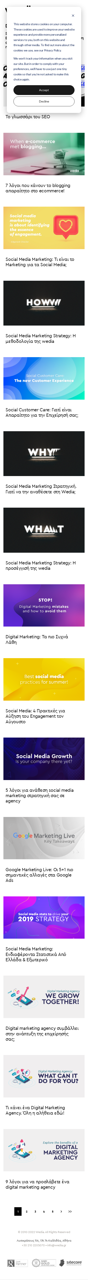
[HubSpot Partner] (44, 1263)
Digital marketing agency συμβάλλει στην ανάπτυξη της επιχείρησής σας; (42, 1034)
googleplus (61, 1273)
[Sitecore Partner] (70, 1263)
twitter (37, 1273)
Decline (44, 101)
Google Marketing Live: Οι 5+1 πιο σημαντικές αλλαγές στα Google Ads (39, 875)
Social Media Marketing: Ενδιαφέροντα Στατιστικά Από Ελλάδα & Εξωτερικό (36, 954)
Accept (44, 90)
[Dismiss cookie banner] (73, 16)
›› (70, 1211)
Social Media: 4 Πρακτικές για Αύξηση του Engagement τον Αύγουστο (35, 716)
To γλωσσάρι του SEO (28, 117)
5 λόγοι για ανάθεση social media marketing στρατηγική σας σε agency (39, 796)
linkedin (49, 1273)
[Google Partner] (17, 1263)
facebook (26, 1273)
